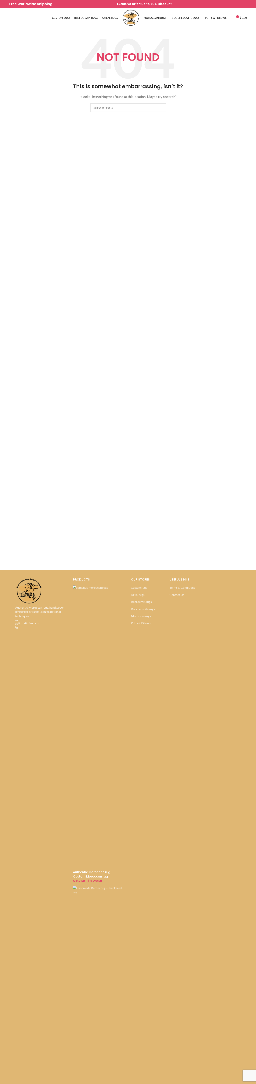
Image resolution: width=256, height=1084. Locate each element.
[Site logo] (131, 17)
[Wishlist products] (10, 18)
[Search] (17, 18)
